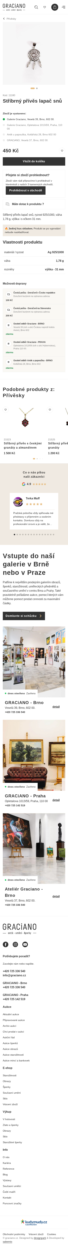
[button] (33, 88)
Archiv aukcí (9, 1025)
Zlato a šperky (10, 1125)
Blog (5, 1174)
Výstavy (7, 1180)
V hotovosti (9, 1119)
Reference (8, 1168)
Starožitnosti (9, 1075)
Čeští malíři (9, 1191)
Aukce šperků (10, 1043)
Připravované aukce (14, 1020)
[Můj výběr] (44, 7)
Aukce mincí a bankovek (16, 1060)
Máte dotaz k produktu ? (28, 204)
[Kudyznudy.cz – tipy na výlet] (34, 1222)
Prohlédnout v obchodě (25, 190)
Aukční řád (9, 1037)
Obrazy (7, 1081)
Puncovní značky (12, 1203)
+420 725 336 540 (15, 712)
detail (56, 706)
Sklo (5, 1098)
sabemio (7, 1241)
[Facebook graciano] (5, 944)
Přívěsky (11, 18)
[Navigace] (63, 7)
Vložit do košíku (34, 161)
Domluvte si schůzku (21, 615)
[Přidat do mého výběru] (62, 151)
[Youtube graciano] (25, 944)
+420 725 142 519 (15, 805)
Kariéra (7, 1163)
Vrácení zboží (10, 1104)
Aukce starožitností (13, 1054)
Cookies (51, 1234)
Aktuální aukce (11, 1014)
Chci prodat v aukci (13, 1031)
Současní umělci (12, 1186)
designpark (40, 1237)
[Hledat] (36, 7)
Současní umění (12, 1092)
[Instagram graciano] (15, 944)
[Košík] (54, 7)
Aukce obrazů (10, 1049)
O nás (6, 1157)
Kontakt (7, 1197)
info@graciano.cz (14, 975)
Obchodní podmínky (14, 1234)
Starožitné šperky (12, 1142)
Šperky (6, 1087)
